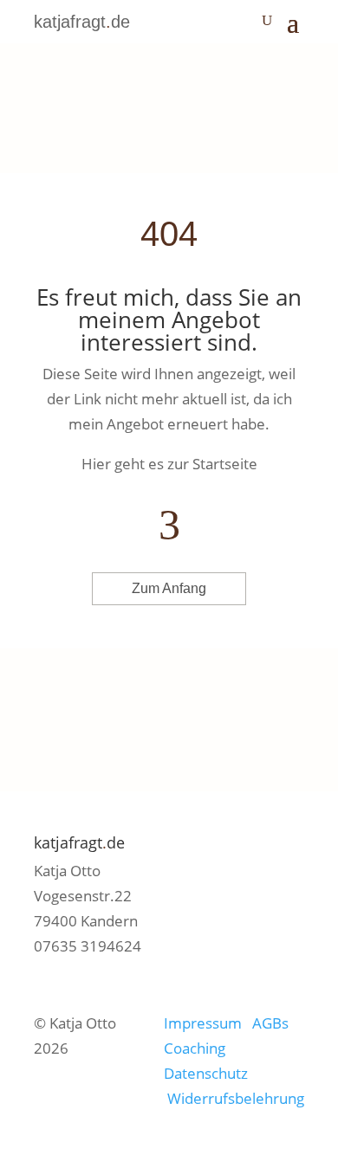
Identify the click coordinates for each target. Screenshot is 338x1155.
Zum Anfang (169, 588)
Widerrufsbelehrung (235, 1098)
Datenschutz (206, 1073)
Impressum (206, 1023)
